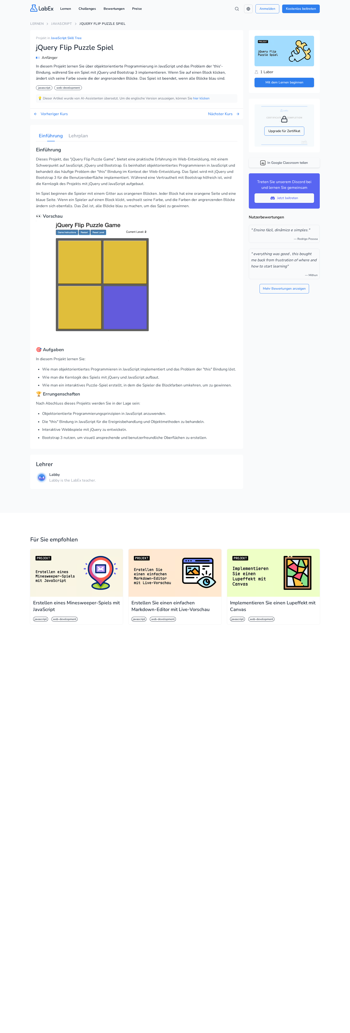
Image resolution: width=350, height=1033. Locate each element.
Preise (137, 8)
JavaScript (61, 23)
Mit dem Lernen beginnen (284, 82)
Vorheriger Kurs (54, 114)
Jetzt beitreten (287, 198)
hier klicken (201, 98)
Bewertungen (114, 8)
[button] (248, 9)
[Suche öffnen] (237, 9)
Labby (54, 474)
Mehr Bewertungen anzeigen (284, 288)
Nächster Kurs (220, 114)
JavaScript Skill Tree (66, 38)
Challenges (87, 8)
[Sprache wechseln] (248, 9)
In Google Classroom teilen (287, 162)
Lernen (65, 8)
